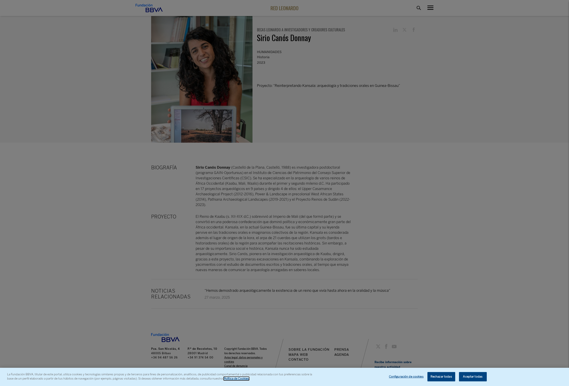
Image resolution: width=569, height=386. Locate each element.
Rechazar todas (441, 376)
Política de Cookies (236, 378)
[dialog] (284, 377)
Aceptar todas (473, 376)
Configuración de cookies (406, 376)
